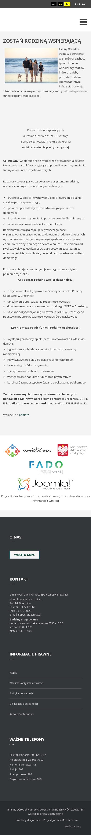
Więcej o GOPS (24, 555)
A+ (83, 4)
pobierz (24, 415)
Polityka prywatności (22, 693)
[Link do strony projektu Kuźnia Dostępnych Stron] (28, 450)
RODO (13, 673)
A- (76, 4)
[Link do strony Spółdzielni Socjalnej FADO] (45, 467)
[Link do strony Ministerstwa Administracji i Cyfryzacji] (72, 450)
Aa (53, 4)
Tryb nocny (44, 4)
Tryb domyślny (37, 4)
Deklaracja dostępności (24, 704)
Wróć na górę (73, 826)
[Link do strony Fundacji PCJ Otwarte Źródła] (45, 484)
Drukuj (86, 47)
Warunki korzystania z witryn (26, 683)
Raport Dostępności (22, 714)
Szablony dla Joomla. (28, 820)
